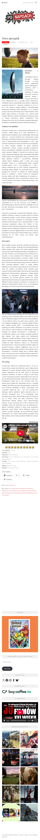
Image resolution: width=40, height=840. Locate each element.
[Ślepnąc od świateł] (29, 776)
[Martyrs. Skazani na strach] (29, 794)
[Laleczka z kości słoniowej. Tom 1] (11, 739)
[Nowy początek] (20, 58)
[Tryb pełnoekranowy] (36, 721)
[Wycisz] (32, 721)
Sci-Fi (35, 493)
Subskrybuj (7, 669)
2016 (10, 488)
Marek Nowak (18, 493)
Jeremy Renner (31, 491)
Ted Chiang (5, 495)
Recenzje (5, 42)
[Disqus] (20, 530)
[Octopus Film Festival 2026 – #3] (11, 813)
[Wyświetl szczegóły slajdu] (20, 634)
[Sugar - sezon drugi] (11, 758)
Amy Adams (15, 488)
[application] (20, 712)
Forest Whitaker (22, 491)
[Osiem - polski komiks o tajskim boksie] (29, 739)
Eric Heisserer (13, 491)
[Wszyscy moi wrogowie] (11, 794)
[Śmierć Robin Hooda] (29, 813)
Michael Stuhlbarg (28, 493)
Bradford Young (24, 488)
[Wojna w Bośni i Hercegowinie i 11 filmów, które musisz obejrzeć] (29, 758)
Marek (13, 42)
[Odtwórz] (4, 721)
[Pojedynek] (11, 776)
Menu (6, 3)
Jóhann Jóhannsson (7, 493)
